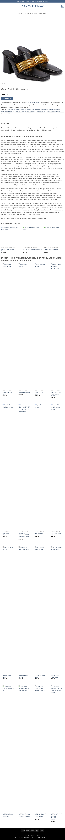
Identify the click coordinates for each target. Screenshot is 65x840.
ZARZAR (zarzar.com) (32, 102)
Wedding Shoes (29, 835)
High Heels (37, 834)
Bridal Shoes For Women (13, 109)
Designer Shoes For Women (27, 109)
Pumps (53, 834)
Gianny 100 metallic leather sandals (56, 534)
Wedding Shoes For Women (42, 111)
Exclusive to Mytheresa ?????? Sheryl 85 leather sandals (56, 817)
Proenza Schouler (8, 113)
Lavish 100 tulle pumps (39, 393)
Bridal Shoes (7, 834)
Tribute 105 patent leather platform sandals (39, 816)
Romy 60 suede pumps (7, 676)
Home (20, 13)
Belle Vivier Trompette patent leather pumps (24, 815)
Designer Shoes (17, 834)
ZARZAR (41, 837)
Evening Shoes (27, 834)
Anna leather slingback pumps (7, 534)
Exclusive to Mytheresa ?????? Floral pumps (9, 250)
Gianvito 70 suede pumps (7, 393)
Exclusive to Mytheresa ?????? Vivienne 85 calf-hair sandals (24, 536)
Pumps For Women (19, 111)
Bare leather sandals (24, 392)
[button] (2, 6)
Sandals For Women (30, 111)
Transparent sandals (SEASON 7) (8, 815)
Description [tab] (5, 123)
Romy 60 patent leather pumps (55, 676)
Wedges (38, 835)
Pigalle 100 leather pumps (51, 249)
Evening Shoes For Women (36, 13)
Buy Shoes (7, 98)
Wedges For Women (55, 111)
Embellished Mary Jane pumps (23, 676)
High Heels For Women (54, 109)
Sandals (58, 834)
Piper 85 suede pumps (39, 534)
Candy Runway (33, 6)
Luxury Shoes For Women (7, 111)
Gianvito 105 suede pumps (40, 676)
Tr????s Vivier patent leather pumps (32, 249)
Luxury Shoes (45, 834)
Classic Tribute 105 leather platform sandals (56, 394)
